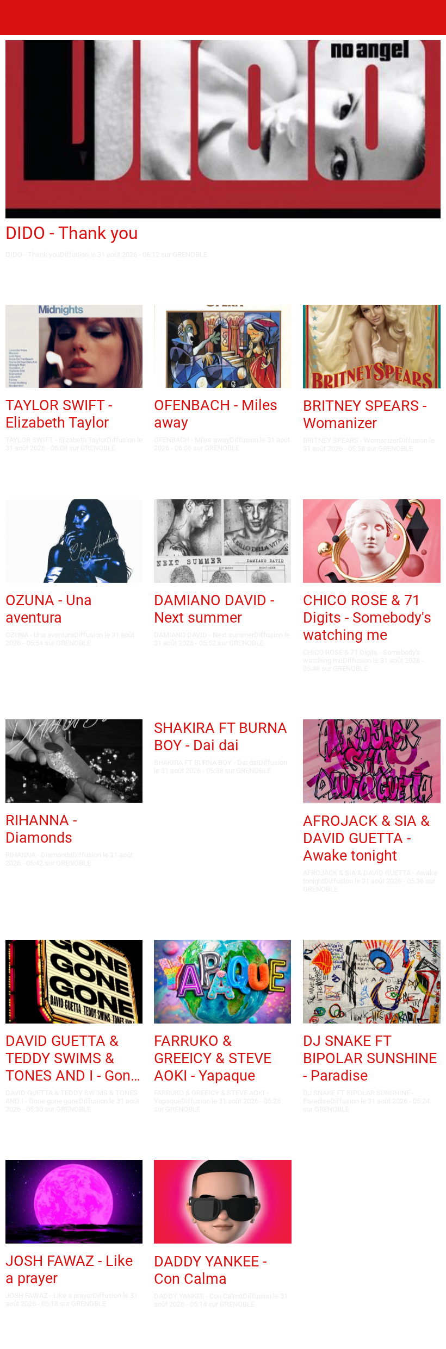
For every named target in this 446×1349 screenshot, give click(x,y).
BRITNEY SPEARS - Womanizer (364, 414)
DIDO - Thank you (71, 233)
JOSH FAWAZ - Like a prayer (69, 1269)
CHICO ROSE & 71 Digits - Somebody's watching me (367, 618)
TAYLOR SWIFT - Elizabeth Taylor (58, 414)
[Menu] (17, 17)
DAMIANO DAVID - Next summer (214, 609)
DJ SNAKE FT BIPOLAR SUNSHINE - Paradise (370, 1058)
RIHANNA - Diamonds (41, 829)
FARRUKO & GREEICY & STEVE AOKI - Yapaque (212, 1058)
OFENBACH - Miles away (215, 414)
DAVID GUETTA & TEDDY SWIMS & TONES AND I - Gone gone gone (71, 1058)
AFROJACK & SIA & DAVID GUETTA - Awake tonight (366, 838)
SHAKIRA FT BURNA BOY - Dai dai (220, 736)
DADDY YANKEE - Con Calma (210, 1270)
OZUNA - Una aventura (48, 609)
